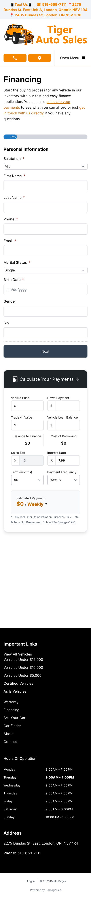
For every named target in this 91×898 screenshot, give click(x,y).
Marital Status (17, 262)
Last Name (14, 197)
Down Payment (58, 398)
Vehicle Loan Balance (62, 417)
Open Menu (70, 58)
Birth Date (14, 279)
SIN (6, 323)
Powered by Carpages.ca (45, 890)
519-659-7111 (54, 4)
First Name (14, 176)
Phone (11, 219)
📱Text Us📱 (21, 4)
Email (10, 241)
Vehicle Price (20, 398)
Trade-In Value (21, 417)
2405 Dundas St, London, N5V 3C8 (48, 15)
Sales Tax (18, 453)
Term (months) (21, 472)
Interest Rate (56, 453)
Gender (10, 301)
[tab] (20, 760)
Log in (31, 881)
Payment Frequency (61, 472)
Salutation (14, 158)
